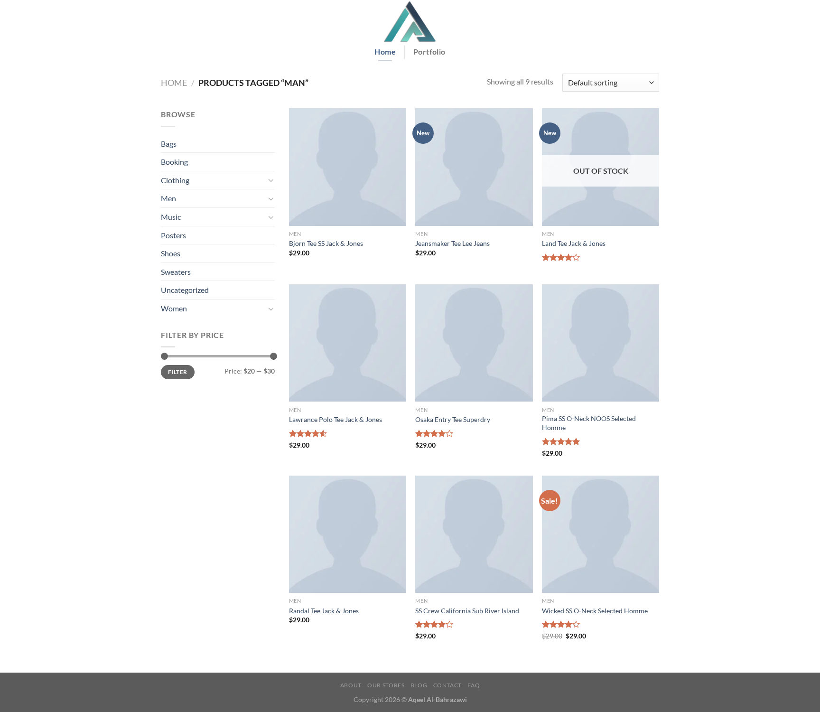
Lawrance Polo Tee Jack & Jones (335, 419)
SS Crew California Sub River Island (467, 611)
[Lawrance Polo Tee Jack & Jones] (347, 343)
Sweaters (176, 271)
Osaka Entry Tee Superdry (452, 419)
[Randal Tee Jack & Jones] (347, 534)
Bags (169, 143)
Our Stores (385, 685)
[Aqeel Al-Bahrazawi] (410, 21)
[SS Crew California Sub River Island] (473, 534)
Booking (174, 161)
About (351, 685)
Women (174, 308)
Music (171, 216)
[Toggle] (271, 180)
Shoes (170, 253)
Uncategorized (185, 289)
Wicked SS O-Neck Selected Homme (595, 611)
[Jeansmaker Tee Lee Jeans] (473, 166)
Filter (177, 371)
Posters (173, 235)
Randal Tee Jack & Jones (324, 611)
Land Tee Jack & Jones (574, 243)
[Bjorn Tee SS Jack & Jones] (347, 166)
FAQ (473, 685)
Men (168, 198)
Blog (418, 685)
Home (174, 82)
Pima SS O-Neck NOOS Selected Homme (589, 422)
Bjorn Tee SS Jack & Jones (326, 243)
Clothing (175, 180)
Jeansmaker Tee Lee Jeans (452, 243)
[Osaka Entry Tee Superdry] (473, 343)
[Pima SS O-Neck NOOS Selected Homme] (600, 343)
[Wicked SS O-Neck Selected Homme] (600, 534)
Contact (447, 685)
